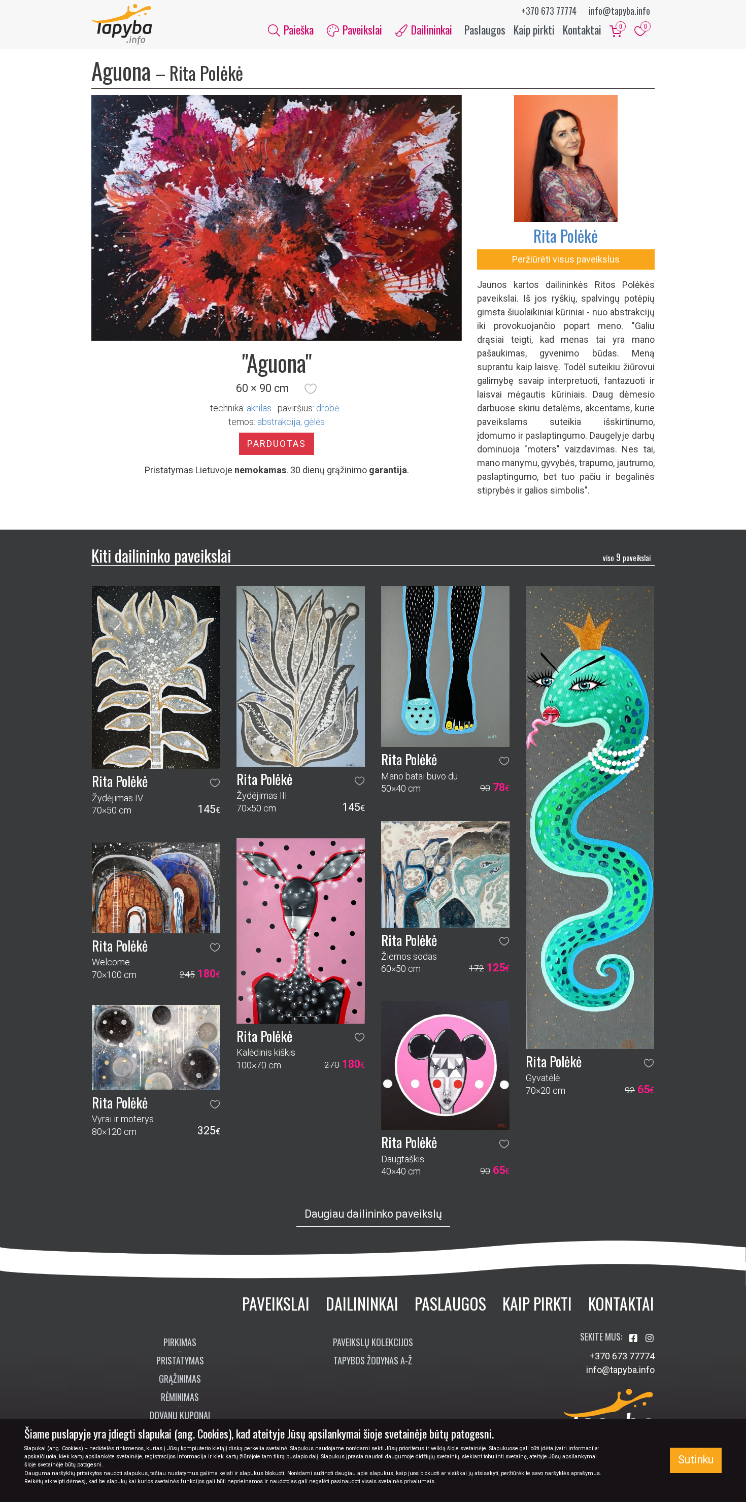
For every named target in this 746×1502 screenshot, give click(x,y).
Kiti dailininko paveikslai (161, 555)
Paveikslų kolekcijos (373, 1342)
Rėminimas (180, 1396)
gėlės (314, 421)
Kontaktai (582, 29)
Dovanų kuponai (180, 1415)
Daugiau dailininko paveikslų (373, 1213)
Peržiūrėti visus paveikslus (566, 259)
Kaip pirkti (534, 29)
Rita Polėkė (565, 235)
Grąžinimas (180, 1378)
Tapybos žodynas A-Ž (372, 1360)
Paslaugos (484, 29)
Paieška (297, 29)
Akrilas (259, 408)
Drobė (327, 408)
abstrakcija (278, 421)
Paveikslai (276, 1303)
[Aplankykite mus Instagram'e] (650, 1338)
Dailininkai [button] (430, 29)
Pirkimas (179, 1342)
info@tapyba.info (619, 10)
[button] (310, 388)
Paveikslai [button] (361, 29)
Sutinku (696, 1459)
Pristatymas (180, 1360)
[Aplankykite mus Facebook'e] (634, 1338)
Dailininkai (362, 1303)
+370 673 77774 (549, 10)
